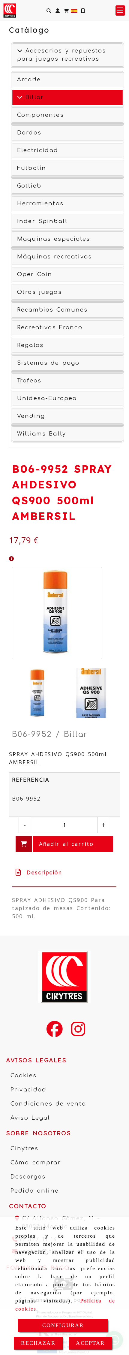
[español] (74, 10)
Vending (31, 416)
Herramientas (40, 204)
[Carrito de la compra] (66, 11)
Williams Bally (41, 434)
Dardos (29, 133)
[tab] (64, 872)
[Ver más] (19, 97)
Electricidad (37, 150)
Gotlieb (29, 186)
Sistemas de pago (48, 363)
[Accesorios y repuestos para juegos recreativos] (19, 51)
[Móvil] (83, 11)
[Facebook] (55, 1033)
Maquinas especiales (53, 239)
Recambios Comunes (52, 310)
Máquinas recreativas (54, 257)
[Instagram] (78, 1033)
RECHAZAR (38, 1343)
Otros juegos (39, 292)
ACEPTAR (90, 1343)
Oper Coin (34, 274)
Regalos (30, 345)
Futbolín (31, 168)
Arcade (29, 80)
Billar (33, 97)
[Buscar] (48, 11)
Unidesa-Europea (47, 398)
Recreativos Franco (49, 327)
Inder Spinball (42, 221)
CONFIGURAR (63, 1325)
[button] (57, 11)
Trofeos (29, 381)
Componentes (40, 115)
